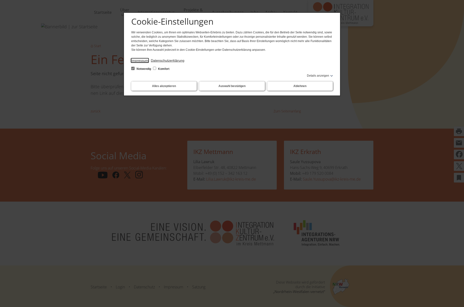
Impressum (139, 60)
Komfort (163, 69)
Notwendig (144, 69)
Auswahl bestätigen (232, 86)
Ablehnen (299, 86)
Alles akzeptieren (164, 86)
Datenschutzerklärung (167, 60)
